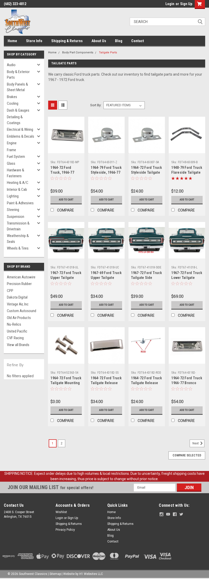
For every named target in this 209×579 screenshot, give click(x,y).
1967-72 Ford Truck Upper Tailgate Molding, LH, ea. (65, 278)
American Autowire (21, 277)
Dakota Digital (17, 297)
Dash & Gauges (18, 110)
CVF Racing (15, 338)
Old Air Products (19, 317)
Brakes (12, 96)
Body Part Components (77, 52)
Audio (11, 65)
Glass (11, 163)
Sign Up (186, 4)
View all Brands (18, 344)
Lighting (13, 196)
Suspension (15, 216)
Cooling (12, 103)
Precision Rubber (19, 283)
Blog (118, 41)
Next (196, 443)
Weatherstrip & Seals (18, 238)
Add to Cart (66, 199)
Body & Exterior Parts (18, 74)
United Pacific (17, 331)
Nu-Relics (14, 324)
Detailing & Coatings (15, 120)
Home (12, 41)
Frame (11, 150)
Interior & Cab (17, 189)
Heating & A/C (17, 182)
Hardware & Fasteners (15, 173)
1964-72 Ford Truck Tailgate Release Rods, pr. (146, 383)
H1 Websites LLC (91, 574)
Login (169, 4)
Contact (137, 41)
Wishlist (61, 512)
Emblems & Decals (20, 136)
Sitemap (55, 574)
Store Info (34, 41)
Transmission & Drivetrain (18, 226)
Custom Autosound (21, 311)
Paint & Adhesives (20, 203)
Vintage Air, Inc (18, 304)
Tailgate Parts (108, 52)
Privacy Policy (65, 529)
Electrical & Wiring (20, 129)
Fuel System (16, 156)
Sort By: (95, 105)
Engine (12, 143)
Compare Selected (187, 455)
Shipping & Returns (67, 41)
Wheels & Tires (18, 248)
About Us (99, 41)
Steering (13, 209)
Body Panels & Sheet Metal (17, 87)
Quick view (66, 149)
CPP (10, 290)
